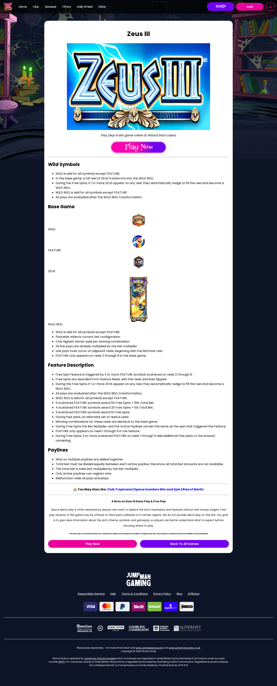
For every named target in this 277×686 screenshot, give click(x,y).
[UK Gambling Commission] (138, 628)
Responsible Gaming (91, 594)
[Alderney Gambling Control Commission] (187, 628)
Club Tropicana (119, 489)
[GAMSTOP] (116, 628)
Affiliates (193, 594)
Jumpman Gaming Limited (100, 658)
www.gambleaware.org (149, 647)
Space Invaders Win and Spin (157, 489)
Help (113, 594)
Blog (179, 594)
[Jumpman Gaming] (138, 585)
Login (221, 6)
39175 (61, 661)
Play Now (93, 544)
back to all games (184, 544)
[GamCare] (84, 628)
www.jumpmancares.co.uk (184, 647)
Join (249, 7)
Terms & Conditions (135, 594)
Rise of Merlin (193, 489)
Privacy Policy (162, 594)
